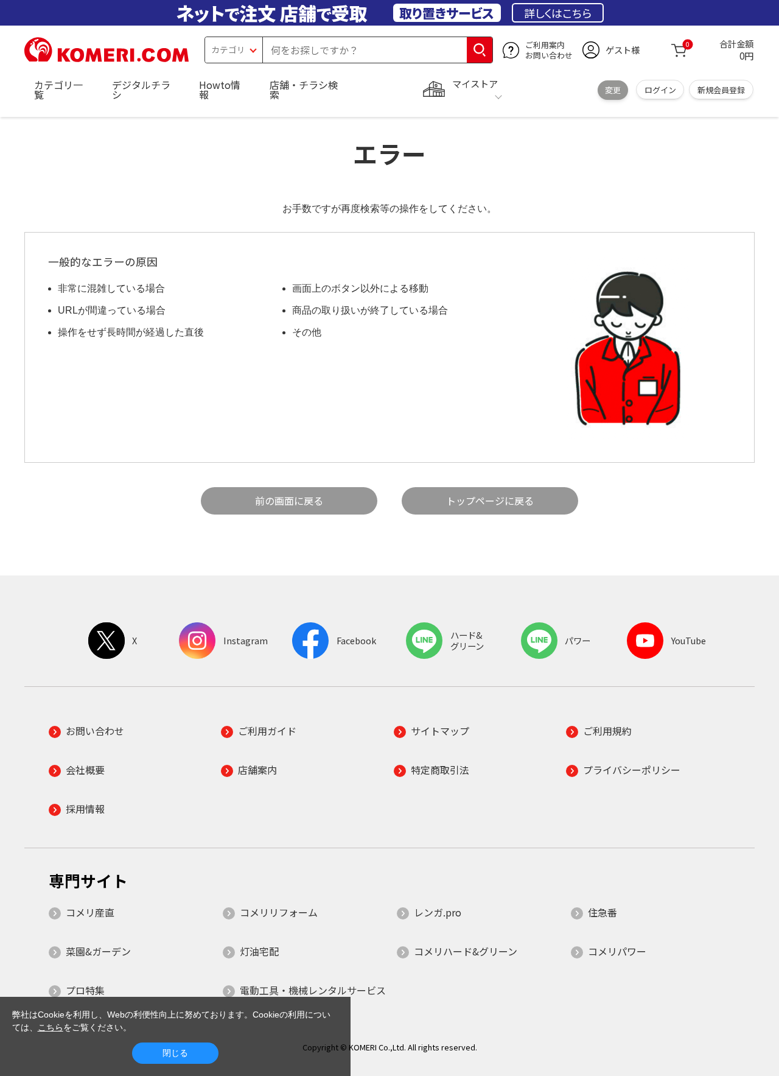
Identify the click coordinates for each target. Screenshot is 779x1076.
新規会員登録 (721, 90)
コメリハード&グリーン (465, 951)
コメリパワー (617, 951)
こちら (50, 1027)
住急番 (602, 912)
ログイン (660, 90)
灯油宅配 (259, 951)
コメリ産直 (90, 912)
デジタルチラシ (141, 89)
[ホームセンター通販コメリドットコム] (106, 58)
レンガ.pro (437, 912)
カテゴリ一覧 (58, 89)
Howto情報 (219, 89)
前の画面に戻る (289, 500)
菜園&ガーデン (98, 951)
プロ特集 (85, 990)
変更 (613, 90)
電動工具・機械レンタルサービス (313, 990)
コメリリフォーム (279, 912)
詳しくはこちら (558, 13)
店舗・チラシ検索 (304, 89)
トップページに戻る (490, 500)
